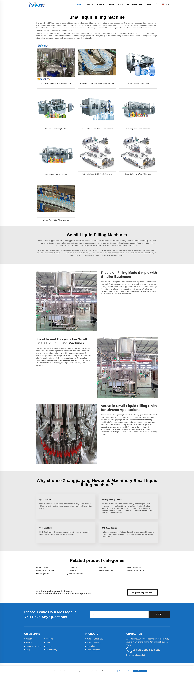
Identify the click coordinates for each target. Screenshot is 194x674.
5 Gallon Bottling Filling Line (138, 83)
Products (100, 4)
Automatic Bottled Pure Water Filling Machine (97, 83)
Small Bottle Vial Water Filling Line (138, 174)
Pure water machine (76, 574)
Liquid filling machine (46, 570)
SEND (159, 614)
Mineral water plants (106, 570)
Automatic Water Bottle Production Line (97, 174)
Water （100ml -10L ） (96, 639)
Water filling (73, 570)
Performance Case (134, 4)
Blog (28, 650)
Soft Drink (91, 646)
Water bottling (43, 567)
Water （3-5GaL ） (94, 643)
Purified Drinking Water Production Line (56, 83)
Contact (149, 4)
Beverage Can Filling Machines (138, 129)
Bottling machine (44, 574)
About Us (89, 4)
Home (78, 4)
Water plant (73, 567)
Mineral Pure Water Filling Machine (56, 220)
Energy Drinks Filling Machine (56, 174)
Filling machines (135, 567)
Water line (102, 567)
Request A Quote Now (142, 592)
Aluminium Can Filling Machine (55, 129)
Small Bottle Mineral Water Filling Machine (97, 129)
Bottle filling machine (136, 570)
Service (111, 4)
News (120, 4)
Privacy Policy (51, 650)
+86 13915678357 (148, 649)
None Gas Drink (93, 650)
